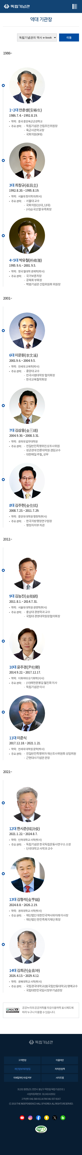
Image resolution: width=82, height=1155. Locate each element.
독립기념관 (17, 6)
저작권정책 (60, 1069)
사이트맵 (60, 1078)
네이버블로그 (63, 1117)
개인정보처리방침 (22, 1069)
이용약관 (60, 1060)
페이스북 (38, 1117)
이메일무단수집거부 (22, 1078)
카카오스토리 (46, 1117)
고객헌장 (22, 1060)
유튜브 (22, 1117)
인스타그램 (30, 1117)
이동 (69, 37)
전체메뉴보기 (74, 6)
